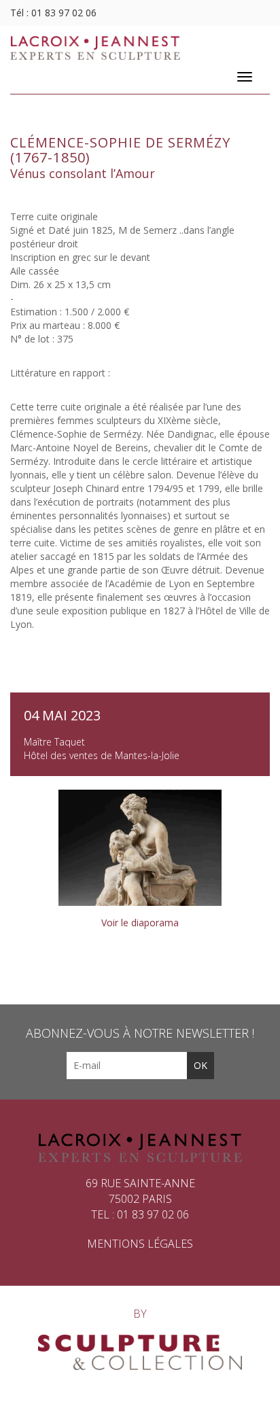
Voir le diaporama (140, 922)
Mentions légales (140, 1243)
